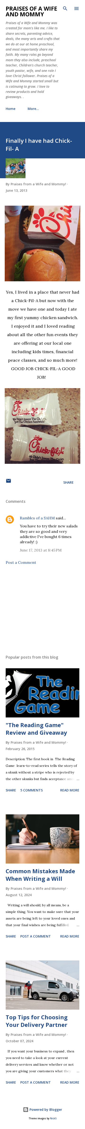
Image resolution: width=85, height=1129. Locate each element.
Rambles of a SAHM (37, 518)
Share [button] (68, 482)
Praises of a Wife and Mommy (31, 11)
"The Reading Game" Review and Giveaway (36, 728)
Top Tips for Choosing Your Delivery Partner (37, 1021)
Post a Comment (21, 562)
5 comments (31, 790)
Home (10, 108)
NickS (53, 1118)
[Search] (65, 8)
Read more (69, 790)
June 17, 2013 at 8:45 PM (41, 550)
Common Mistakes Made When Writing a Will (40, 874)
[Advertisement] (42, 609)
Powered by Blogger (45, 1109)
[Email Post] (8, 482)
